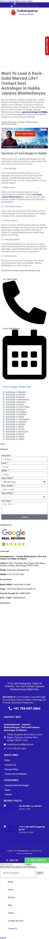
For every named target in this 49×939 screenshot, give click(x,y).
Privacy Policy (11, 769)
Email (4, 463)
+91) (10, 574)
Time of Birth (7, 493)
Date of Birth (7, 478)
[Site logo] (24, 16)
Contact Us (10, 764)
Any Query (6, 501)
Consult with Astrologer (17, 785)
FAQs (7, 760)
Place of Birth (7, 486)
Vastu (7, 790)
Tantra (8, 794)
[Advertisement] (24, 41)
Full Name (6, 455)
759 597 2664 (18, 574)
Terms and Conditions (16, 774)
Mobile (4, 470)
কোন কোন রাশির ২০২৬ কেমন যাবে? (30, 806)
